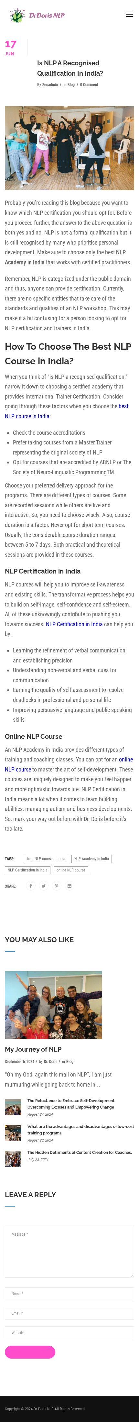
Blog (71, 84)
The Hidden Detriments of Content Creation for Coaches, (79, 1152)
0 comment (89, 84)
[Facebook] (30, 886)
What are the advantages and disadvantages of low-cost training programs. (80, 1129)
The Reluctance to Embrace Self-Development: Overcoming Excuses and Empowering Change (71, 1104)
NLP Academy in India (91, 859)
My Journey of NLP (33, 1049)
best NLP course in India (46, 859)
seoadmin (50, 84)
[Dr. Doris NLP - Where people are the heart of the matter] (37, 15)
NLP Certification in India (74, 624)
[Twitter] (44, 886)
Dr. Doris (50, 1061)
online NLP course (71, 870)
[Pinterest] (56, 886)
